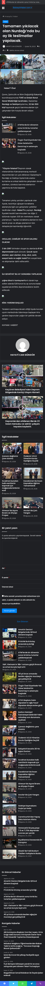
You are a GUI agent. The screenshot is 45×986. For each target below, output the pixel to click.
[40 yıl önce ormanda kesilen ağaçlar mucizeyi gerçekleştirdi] (9, 677)
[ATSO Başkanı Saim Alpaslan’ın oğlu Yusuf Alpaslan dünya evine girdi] (9, 703)
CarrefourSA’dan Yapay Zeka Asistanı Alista (29, 818)
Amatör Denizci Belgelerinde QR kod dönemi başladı (27, 632)
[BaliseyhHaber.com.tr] (22, 7)
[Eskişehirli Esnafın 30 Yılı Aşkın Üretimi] (9, 752)
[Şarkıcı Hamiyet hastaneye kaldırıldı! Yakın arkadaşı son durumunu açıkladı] (9, 715)
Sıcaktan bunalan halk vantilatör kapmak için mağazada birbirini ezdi (11, 486)
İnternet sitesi (7, 587)
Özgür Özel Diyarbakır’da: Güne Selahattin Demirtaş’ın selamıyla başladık (30, 689)
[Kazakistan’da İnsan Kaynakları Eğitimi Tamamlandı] (33, 473)
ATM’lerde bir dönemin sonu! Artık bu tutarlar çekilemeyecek (28, 128)
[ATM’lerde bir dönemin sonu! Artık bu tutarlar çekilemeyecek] (9, 128)
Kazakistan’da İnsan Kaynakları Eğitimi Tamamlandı (33, 483)
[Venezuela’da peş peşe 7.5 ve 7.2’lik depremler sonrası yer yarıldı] (9, 831)
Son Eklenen (22, 621)
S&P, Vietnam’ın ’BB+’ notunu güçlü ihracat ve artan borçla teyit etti (22, 665)
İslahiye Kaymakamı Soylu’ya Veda (27, 807)
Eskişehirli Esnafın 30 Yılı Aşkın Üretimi (29, 750)
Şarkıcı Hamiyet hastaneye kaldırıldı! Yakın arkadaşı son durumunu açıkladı (30, 716)
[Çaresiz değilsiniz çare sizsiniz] (12, 448)
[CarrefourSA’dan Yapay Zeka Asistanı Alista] (9, 820)
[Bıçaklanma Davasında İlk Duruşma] (9, 843)
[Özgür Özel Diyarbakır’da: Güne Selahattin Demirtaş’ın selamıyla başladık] (9, 143)
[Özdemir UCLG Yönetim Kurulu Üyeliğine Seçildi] (33, 448)
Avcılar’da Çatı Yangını (30, 511)
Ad (4, 568)
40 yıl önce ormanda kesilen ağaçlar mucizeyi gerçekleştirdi (29, 676)
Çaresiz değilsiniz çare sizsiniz (10, 457)
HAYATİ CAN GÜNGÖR (14, 46)
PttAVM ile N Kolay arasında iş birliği (26, 642)
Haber (15, 16)
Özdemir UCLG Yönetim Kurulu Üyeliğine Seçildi (31, 458)
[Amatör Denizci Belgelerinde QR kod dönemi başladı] (9, 633)
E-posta (6, 577)
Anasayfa (8, 16)
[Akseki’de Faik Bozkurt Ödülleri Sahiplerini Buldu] (9, 854)
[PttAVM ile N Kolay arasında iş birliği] (9, 645)
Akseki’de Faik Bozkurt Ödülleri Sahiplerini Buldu (29, 852)
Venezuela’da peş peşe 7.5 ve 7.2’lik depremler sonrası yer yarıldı (29, 830)
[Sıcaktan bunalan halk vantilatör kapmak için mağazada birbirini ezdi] (12, 473)
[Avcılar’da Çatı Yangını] (33, 502)
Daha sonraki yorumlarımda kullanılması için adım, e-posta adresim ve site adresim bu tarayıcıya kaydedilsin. (21, 600)
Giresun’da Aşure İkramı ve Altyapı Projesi (10, 512)
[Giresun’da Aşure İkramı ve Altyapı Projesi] (12, 502)
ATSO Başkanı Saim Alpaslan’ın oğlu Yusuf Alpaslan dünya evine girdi (30, 703)
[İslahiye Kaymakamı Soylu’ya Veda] (9, 809)
